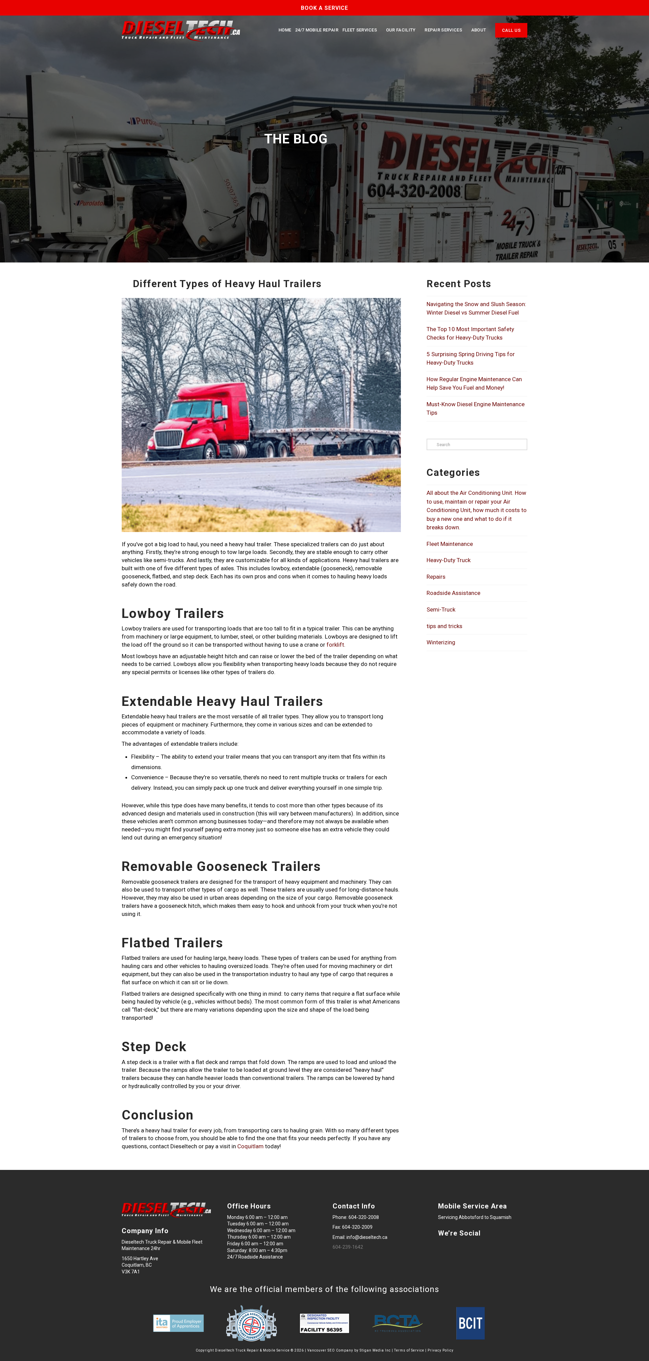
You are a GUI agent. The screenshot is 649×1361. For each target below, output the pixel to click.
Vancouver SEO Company (330, 1350)
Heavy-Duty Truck (449, 560)
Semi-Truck (441, 609)
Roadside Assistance (453, 593)
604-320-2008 (363, 1217)
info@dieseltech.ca (366, 1237)
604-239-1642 (348, 1247)
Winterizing (441, 642)
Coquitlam (250, 1146)
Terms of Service (409, 1350)
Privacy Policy (441, 1350)
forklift (335, 644)
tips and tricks (444, 626)
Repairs (436, 576)
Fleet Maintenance (450, 543)
